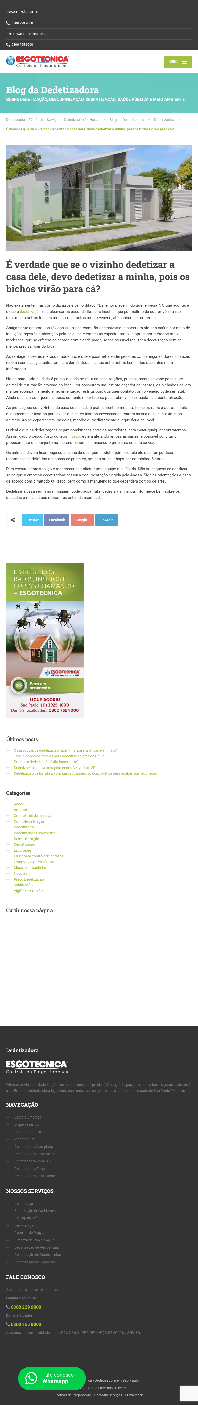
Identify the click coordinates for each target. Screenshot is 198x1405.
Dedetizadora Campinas (33, 1147)
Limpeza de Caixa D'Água (34, 862)
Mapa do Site (24, 1139)
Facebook (57, 520)
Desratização (24, 844)
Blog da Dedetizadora (31, 1132)
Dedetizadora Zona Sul (32, 1161)
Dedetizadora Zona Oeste (34, 1176)
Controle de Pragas (29, 821)
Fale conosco (58, 1378)
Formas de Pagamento (73, 1395)
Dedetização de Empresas (35, 1262)
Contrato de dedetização (33, 815)
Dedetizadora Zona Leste (34, 1169)
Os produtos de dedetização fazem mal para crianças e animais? (65, 750)
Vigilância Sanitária (29, 891)
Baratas (20, 810)
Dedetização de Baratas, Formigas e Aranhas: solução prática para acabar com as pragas (85, 773)
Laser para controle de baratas (38, 856)
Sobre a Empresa (28, 1117)
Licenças (122, 1388)
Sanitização (23, 885)
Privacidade (134, 1395)
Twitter (33, 520)
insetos (75, 436)
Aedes (19, 804)
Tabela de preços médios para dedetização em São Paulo (59, 756)
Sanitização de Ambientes (35, 1211)
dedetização (30, 311)
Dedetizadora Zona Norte (34, 1154)
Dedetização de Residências (36, 1247)
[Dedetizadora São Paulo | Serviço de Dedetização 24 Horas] (37, 61)
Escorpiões (22, 850)
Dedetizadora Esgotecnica (35, 833)
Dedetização (24, 827)
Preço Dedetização (29, 879)
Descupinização (26, 839)
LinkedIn (107, 520)
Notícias (20, 873)
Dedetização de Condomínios (37, 1255)
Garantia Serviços (108, 1395)
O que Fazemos (26, 1124)
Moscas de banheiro (30, 868)
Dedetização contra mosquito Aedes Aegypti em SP (54, 768)
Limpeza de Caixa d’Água (34, 1240)
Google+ (82, 520)
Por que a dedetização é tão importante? (46, 762)
